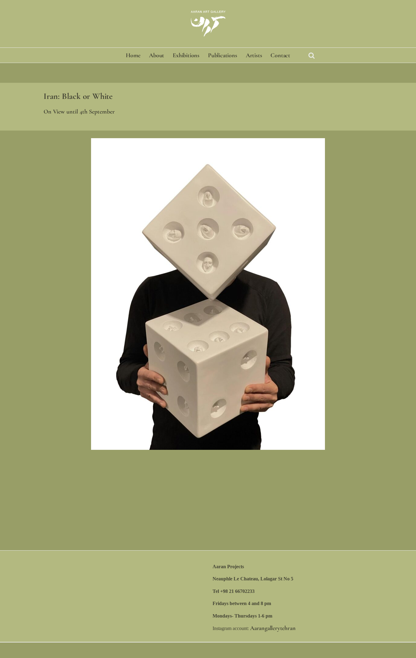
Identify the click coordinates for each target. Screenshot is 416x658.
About (156, 55)
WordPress (86, 650)
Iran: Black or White (78, 96)
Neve (40, 650)
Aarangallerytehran (272, 628)
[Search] (311, 55)
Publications (222, 55)
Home (133, 55)
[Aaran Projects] (208, 23)
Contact (280, 55)
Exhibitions (186, 55)
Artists (254, 55)
